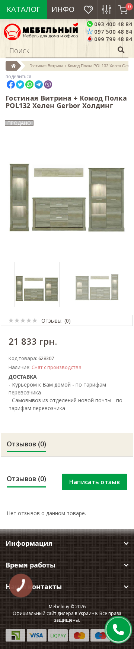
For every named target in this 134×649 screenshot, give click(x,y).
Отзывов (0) (26, 443)
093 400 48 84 (112, 24)
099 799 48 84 (112, 39)
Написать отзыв (94, 482)
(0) (67, 320)
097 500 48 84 (112, 31)
